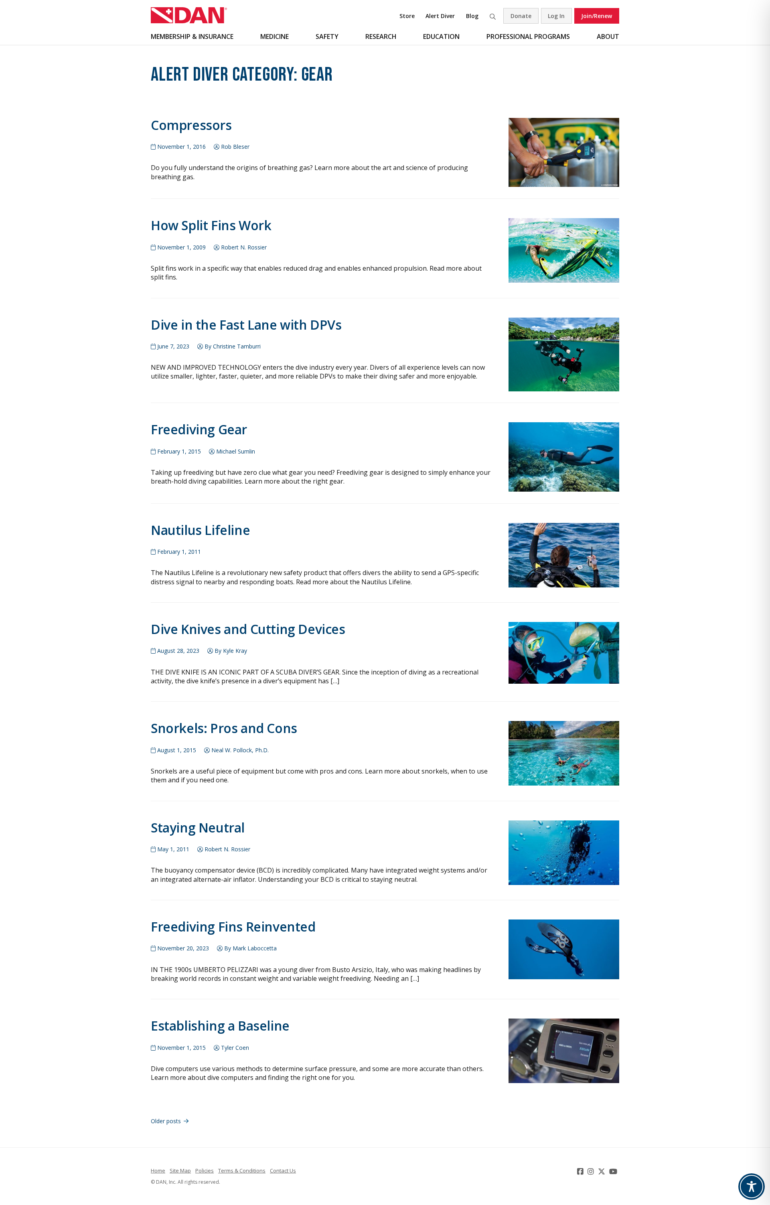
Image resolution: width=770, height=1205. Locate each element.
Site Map (180, 1170)
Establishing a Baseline (220, 1025)
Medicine (274, 36)
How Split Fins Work (211, 225)
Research (381, 36)
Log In (556, 16)
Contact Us (283, 1170)
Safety (327, 36)
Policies (204, 1170)
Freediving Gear (199, 429)
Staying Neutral (198, 827)
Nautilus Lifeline (200, 530)
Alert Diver (440, 16)
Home (158, 1170)
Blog (472, 16)
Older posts (166, 1121)
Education (441, 36)
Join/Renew (596, 16)
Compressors (191, 125)
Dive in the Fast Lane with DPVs (246, 324)
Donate (521, 16)
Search (492, 16)
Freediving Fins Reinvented (233, 926)
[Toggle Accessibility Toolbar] (751, 1186)
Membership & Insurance (192, 36)
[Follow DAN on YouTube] (614, 1171)
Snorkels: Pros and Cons (224, 728)
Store (407, 16)
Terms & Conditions (241, 1170)
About (608, 36)
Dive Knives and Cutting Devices (248, 629)
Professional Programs (528, 36)
